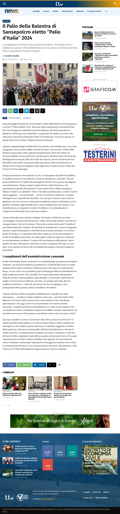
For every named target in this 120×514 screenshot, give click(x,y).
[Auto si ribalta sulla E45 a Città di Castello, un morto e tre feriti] (87, 35)
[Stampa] (37, 110)
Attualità (6, 21)
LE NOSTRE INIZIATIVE (92, 441)
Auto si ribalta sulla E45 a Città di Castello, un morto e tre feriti (105, 34)
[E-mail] (32, 110)
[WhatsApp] (10, 110)
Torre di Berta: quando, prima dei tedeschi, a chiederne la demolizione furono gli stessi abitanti (40, 396)
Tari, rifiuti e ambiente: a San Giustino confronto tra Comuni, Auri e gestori (26, 472)
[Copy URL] (42, 110)
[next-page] (7, 405)
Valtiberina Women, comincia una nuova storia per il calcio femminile (26, 460)
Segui (60, 446)
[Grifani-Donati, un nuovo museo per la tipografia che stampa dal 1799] (8, 448)
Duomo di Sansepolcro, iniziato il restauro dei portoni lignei (63, 395)
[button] (114, 3)
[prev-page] (4, 405)
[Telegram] (26, 110)
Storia (31, 390)
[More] (59, 365)
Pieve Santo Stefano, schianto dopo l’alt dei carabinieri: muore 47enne (104, 45)
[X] (21, 110)
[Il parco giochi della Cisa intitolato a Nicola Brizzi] (14, 383)
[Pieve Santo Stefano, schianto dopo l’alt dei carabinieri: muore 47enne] (87, 46)
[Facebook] (5, 110)
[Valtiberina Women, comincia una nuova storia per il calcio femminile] (8, 460)
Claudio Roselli (11, 56)
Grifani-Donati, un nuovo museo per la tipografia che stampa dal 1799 (25, 448)
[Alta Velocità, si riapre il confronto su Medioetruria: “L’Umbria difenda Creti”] (87, 68)
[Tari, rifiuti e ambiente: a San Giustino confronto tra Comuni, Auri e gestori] (8, 472)
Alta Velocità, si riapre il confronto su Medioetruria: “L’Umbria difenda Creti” (105, 67)
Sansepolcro (27, 118)
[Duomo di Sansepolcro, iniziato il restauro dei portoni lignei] (66, 383)
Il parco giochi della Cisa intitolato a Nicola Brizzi (12, 394)
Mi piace (48, 446)
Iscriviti (47, 460)
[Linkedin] (15, 110)
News (11, 11)
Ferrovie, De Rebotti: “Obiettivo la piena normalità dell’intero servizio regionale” (105, 56)
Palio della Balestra (15, 118)
